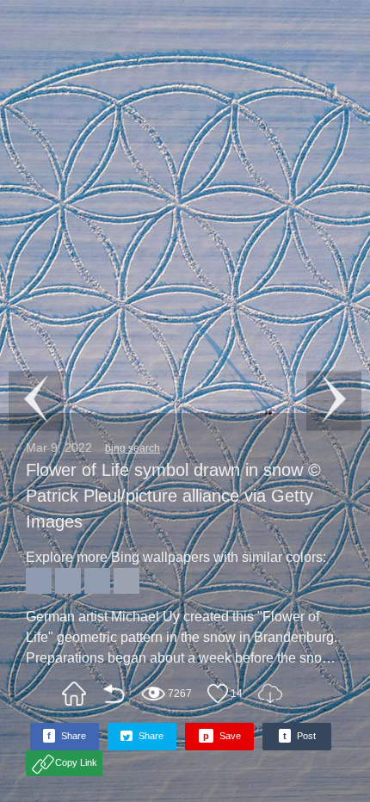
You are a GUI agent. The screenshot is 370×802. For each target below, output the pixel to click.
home (74, 694)
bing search (132, 448)
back (114, 694)
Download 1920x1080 (270, 694)
